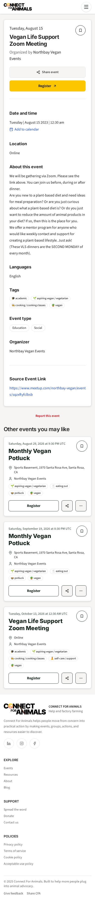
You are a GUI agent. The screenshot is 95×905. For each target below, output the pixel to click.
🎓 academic (19, 298)
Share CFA (34, 893)
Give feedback (13, 893)
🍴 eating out (60, 486)
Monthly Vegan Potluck (30, 454)
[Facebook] (35, 743)
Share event (50, 72)
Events (8, 768)
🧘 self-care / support (63, 658)
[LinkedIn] (9, 743)
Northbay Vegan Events (27, 351)
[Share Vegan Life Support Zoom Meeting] (67, 678)
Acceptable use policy (18, 864)
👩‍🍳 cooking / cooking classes (28, 305)
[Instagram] (22, 743)
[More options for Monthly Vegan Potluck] (80, 505)
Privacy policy (13, 844)
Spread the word (15, 809)
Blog (7, 787)
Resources (11, 774)
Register (44, 85)
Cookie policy (13, 857)
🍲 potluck (17, 493)
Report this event (47, 416)
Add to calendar (27, 129)
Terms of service (15, 851)
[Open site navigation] (86, 7)
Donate (9, 816)
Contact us (11, 822)
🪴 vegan (56, 305)
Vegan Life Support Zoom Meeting (35, 625)
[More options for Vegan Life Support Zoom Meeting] (80, 678)
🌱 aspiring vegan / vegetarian (50, 298)
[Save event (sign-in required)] (80, 30)
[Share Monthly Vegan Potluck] (67, 505)
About (8, 781)
